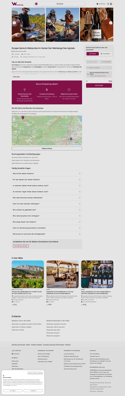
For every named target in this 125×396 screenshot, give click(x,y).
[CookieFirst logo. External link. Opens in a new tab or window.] (3, 375)
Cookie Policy (14, 385)
